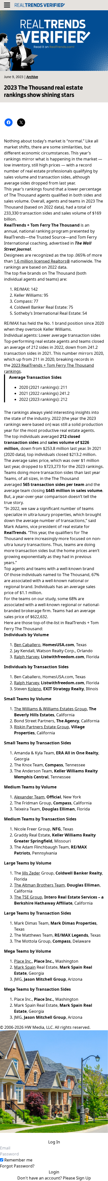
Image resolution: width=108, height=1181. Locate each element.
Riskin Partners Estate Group (41, 727)
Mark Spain (25, 967)
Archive (32, 77)
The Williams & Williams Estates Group (50, 709)
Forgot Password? (17, 1166)
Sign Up (83, 1178)
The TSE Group (28, 897)
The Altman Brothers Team (39, 885)
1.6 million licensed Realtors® (42, 261)
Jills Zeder (31, 873)
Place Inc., (23, 961)
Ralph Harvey (26, 656)
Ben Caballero (27, 644)
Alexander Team (29, 797)
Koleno (34, 689)
